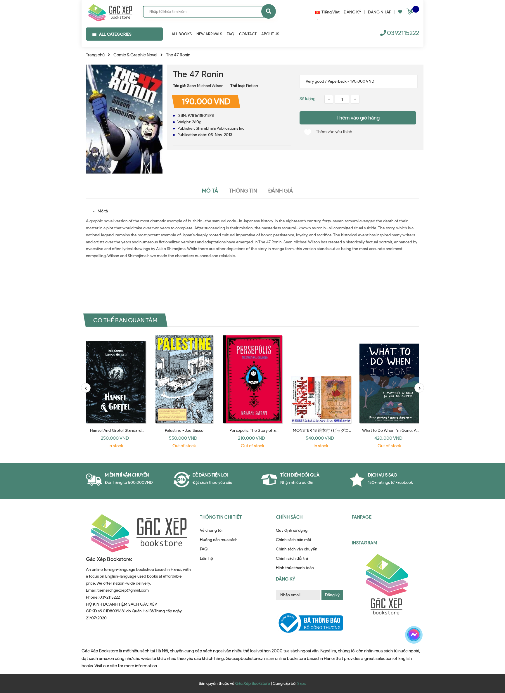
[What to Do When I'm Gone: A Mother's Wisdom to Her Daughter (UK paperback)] (389, 379)
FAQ (203, 549)
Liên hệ (206, 558)
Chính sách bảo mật (293, 539)
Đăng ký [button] (285, 579)
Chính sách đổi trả (292, 558)
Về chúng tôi (211, 530)
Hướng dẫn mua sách (219, 539)
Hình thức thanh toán (295, 567)
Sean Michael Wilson (205, 85)
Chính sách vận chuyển (296, 549)
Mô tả (103, 211)
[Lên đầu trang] (420, 655)
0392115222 (403, 33)
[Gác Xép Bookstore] (110, 11)
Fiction (252, 85)
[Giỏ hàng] (411, 13)
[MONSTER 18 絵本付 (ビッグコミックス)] (321, 379)
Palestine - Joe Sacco (184, 430)
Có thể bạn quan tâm (125, 320)
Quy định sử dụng (291, 530)
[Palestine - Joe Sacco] (184, 379)
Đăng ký (332, 594)
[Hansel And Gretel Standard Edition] (116, 379)
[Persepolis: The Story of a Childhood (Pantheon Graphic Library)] (252, 379)
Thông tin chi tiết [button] (221, 517)
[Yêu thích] (400, 12)
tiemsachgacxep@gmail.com (123, 590)
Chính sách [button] (289, 517)
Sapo (301, 683)
